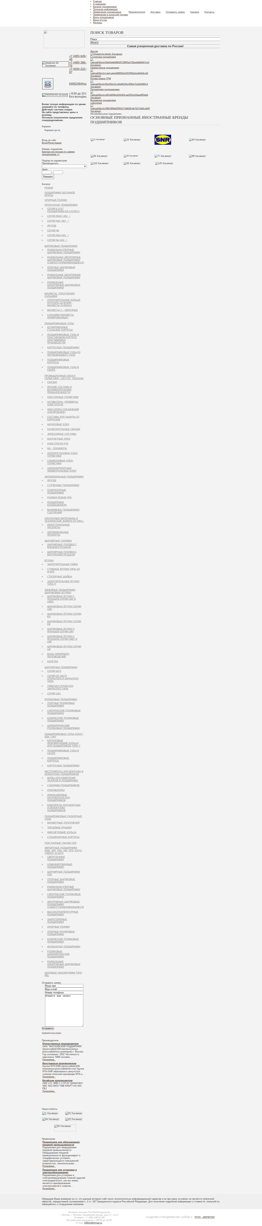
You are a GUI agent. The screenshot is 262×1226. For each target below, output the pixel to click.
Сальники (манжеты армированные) (60, 316)
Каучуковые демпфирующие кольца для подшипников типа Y (63, 743)
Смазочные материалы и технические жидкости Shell (64, 519)
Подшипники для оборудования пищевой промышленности (61, 1143)
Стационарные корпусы (63, 837)
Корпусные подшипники (63, 347)
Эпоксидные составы (61, 434)
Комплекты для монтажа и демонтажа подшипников (64, 808)
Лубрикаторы (56, 790)
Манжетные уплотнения (63, 822)
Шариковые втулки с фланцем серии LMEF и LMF (62, 639)
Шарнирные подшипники (61, 667)
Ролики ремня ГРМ (59, 497)
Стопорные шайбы (59, 576)
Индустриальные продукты (58, 526)
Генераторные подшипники (56, 491)
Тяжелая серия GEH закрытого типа (60, 687)
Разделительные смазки (63, 429)
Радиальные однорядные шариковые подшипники (63, 285)
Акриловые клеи (58, 424)
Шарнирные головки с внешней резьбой (62, 546)
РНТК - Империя (204, 1217)
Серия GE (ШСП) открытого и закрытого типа (63, 679)
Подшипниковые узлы (59, 323)
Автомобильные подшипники (64, 476)
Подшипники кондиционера (57, 503)
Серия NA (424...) (57, 240)
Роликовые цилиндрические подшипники (58, 954)
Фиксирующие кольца (61, 832)
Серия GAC (54, 693)
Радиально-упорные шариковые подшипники (63, 251)
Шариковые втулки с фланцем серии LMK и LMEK (61, 599)
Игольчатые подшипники (61, 205)
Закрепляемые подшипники (57, 920)
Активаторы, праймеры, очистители (63, 403)
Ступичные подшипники (63, 485)
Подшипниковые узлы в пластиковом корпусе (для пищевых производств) (63, 338)
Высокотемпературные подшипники (62, 913)
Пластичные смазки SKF (61, 843)
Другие (51, 225)
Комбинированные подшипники (59, 865)
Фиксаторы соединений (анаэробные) (63, 410)
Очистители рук (57, 443)
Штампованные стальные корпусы (60, 328)
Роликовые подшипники (61, 699)
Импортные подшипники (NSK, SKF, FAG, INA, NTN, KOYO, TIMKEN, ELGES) (63, 851)
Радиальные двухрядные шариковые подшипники (64, 276)
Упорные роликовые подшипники (61, 704)
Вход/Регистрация (51, 143)
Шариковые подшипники (61, 246)
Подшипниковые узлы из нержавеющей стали (63, 353)
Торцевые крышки (59, 827)
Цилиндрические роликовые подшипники (63, 727)
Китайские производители (57, 1080)
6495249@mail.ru (80, 83)
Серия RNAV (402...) (58, 216)
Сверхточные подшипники (56, 858)
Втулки (49, 560)
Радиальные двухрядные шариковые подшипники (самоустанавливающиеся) (65, 260)
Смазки (52, 382)
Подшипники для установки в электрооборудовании (59, 1171)
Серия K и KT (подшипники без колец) (63, 210)
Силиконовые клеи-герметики (60, 462)
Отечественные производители (60, 1043)
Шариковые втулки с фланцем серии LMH (61, 630)
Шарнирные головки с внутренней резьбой (62, 553)
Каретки (52, 661)
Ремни (49, 188)
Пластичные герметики (62, 397)
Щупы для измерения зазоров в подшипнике (62, 779)
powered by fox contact (51, 1033)
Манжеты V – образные (62, 310)
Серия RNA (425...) (58, 235)
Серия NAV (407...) (58, 221)
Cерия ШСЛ (54, 671)
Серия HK (53, 230)
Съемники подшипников (63, 785)
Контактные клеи (58, 439)
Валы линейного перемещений (58, 655)
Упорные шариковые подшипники (61, 268)
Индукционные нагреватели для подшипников (58, 798)
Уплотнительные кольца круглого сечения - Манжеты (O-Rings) (63, 303)
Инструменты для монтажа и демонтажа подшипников (64, 773)
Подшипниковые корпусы (58, 361)
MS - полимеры (57, 448)
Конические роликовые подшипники (63, 719)
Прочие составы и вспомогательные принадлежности (59, 390)
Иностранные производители (59, 1063)
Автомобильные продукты (58, 533)
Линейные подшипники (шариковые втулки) (60, 591)
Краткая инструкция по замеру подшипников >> (58, 153)
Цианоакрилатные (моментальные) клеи (61, 469)
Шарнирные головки (58, 540)
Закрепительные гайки (62, 564)
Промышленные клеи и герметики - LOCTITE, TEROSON (64, 377)
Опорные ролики (56, 200)
